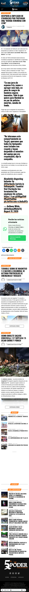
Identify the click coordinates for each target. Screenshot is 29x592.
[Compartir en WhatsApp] (11, 250)
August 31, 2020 (11, 211)
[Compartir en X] (7, 250)
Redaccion (9, 27)
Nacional (7, 577)
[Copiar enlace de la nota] (22, 250)
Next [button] (27, 3)
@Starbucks (9, 183)
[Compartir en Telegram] (15, 250)
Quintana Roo (21, 577)
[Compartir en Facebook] (3, 250)
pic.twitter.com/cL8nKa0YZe (16, 201)
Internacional (13, 577)
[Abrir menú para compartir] (19, 250)
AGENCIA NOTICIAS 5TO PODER (14, 280)
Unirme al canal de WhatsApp (15, 238)
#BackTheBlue (10, 199)
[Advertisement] (14, 467)
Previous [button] (2, 3)
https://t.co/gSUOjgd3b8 (15, 196)
